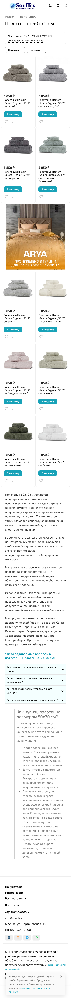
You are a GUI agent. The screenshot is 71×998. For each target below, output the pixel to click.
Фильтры (13, 49)
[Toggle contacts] (50, 6)
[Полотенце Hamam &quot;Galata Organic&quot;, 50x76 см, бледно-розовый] (18, 360)
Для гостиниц (44, 35)
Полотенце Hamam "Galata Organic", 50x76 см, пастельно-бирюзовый (51, 176)
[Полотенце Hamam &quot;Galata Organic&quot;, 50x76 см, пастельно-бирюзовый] (53, 145)
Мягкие (38, 40)
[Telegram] (27, 938)
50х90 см (29, 35)
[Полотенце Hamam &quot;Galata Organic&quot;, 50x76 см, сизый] (18, 288)
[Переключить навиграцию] (4, 6)
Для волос (14, 40)
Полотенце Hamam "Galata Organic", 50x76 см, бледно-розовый (17, 390)
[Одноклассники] (18, 938)
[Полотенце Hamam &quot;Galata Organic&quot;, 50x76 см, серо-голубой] (53, 73)
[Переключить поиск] (58, 6)
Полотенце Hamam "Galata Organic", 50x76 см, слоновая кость (51, 318)
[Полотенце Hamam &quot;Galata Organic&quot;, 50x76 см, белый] (53, 432)
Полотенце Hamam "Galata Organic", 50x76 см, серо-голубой (51, 103)
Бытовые (27, 40)
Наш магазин (14, 898)
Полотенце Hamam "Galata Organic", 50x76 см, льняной (51, 390)
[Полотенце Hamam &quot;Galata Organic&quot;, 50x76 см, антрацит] (18, 145)
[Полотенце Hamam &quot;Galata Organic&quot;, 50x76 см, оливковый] (18, 432)
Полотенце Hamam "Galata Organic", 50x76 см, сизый (17, 318)
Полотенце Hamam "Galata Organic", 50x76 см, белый (51, 462)
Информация (14, 892)
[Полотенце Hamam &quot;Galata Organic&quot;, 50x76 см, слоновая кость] (53, 288)
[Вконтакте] (9, 938)
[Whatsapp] (36, 938)
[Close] (61, 976)
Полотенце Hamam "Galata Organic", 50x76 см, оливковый (17, 462)
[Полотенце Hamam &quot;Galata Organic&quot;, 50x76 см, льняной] (53, 360)
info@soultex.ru (15, 918)
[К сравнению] (13, 122)
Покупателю (13, 886)
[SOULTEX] (22, 5)
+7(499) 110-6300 (16, 912)
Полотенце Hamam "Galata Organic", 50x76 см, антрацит (17, 175)
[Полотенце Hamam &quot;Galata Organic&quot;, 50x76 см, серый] (18, 73)
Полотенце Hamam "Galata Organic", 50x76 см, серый (17, 103)
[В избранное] (6, 122)
